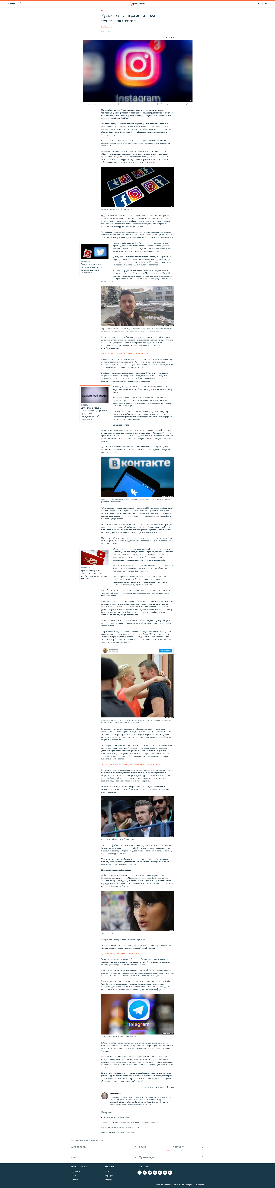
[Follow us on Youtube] (150, 1173)
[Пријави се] (170, 1173)
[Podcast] (165, 1173)
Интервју (178, 1146)
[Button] (170, 37)
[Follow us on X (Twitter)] (145, 1173)
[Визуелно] (259, 3)
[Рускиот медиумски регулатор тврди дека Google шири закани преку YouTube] (94, 557)
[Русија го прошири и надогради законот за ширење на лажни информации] (94, 251)
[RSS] (160, 1173)
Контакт (74, 1180)
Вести (142, 1146)
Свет (103, 11)
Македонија (78, 1146)
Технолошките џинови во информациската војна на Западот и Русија (131, 765)
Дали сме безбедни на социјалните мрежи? (120, 954)
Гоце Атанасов (106, 27)
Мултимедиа (147, 1157)
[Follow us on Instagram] (155, 1173)
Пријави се (75, 1172)
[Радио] (266, 3)
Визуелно (108, 1172)
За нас (73, 1176)
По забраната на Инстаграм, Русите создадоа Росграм (124, 354)
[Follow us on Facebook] (140, 1173)
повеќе (167, 1150)
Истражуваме (109, 1176)
